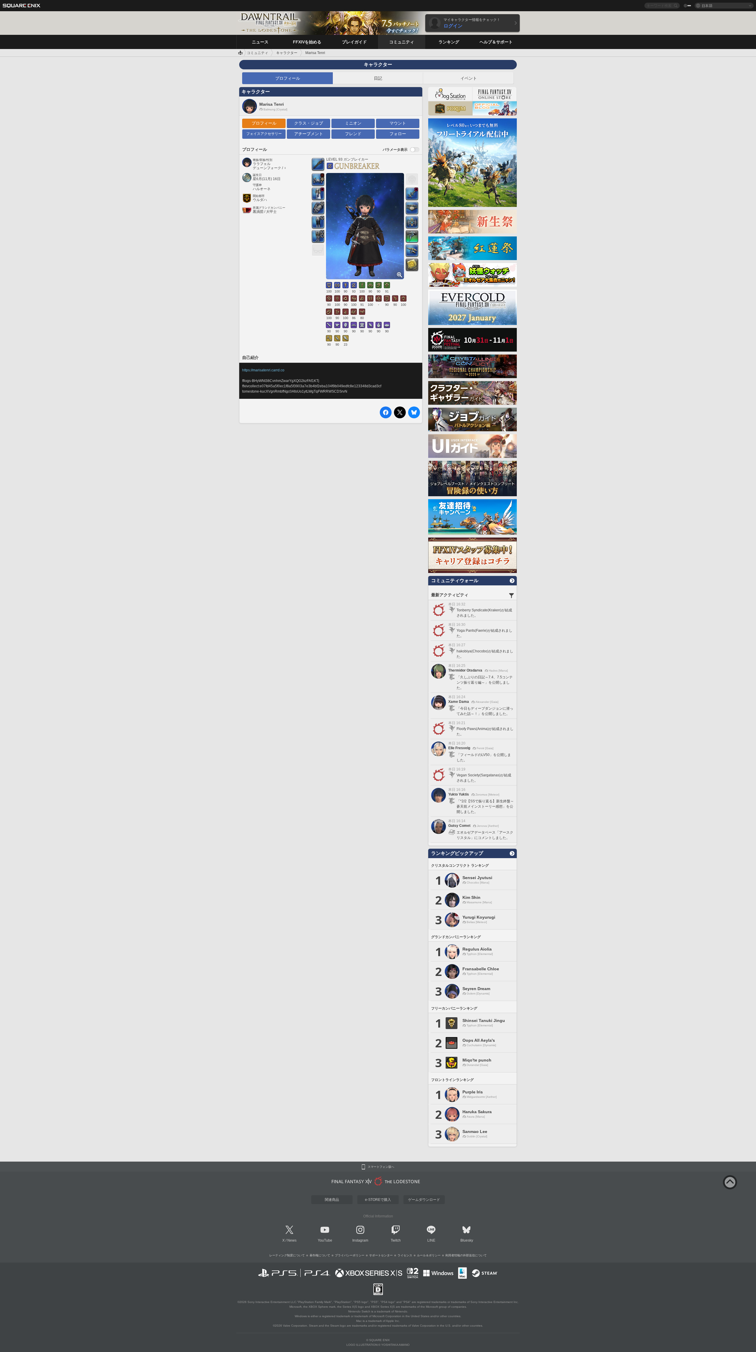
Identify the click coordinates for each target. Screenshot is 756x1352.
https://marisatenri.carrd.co (263, 370)
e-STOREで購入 (378, 1200)
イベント (468, 78)
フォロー (398, 133)
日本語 (707, 5)
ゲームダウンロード (424, 1200)
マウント (398, 123)
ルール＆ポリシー (429, 1255)
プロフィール (287, 78)
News (291, 1240)
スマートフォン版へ (381, 1166)
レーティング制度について (287, 1255)
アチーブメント (308, 133)
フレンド (353, 133)
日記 (378, 78)
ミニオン (353, 123)
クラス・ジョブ (308, 123)
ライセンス (404, 1255)
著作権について (319, 1255)
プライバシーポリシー (349, 1255)
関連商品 (332, 1200)
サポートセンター (381, 1255)
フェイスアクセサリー (264, 134)
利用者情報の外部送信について (466, 1255)
